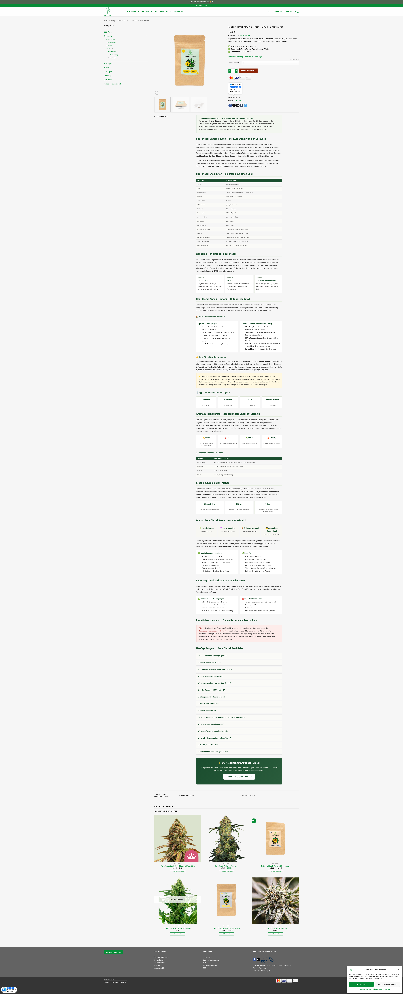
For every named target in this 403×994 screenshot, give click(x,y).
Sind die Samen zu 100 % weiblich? (211, 690)
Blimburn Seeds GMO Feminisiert (276, 928)
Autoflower (112, 52)
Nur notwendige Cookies (387, 984)
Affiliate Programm (210, 965)
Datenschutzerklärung (375, 989)
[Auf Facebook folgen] (254, 959)
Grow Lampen (110, 39)
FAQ (205, 5)
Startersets (108, 80)
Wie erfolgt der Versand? (208, 745)
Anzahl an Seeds (233, 63)
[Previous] (158, 60)
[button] (399, 969)
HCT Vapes (131, 12)
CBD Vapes (108, 32)
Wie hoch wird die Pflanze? (208, 704)
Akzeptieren (361, 984)
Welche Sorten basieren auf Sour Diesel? (214, 683)
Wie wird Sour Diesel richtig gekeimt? (213, 752)
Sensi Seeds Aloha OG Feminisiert (226, 866)
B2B (204, 968)
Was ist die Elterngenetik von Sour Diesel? (215, 669)
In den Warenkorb (248, 70)
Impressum (386, 989)
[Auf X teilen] (234, 105)
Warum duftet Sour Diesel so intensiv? (213, 731)
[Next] (221, 60)
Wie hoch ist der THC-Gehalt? (209, 663)
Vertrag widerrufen (113, 952)
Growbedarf (178, 12)
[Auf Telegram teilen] (245, 105)
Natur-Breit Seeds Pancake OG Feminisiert (275, 866)
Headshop (164, 12)
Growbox (109, 46)
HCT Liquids (143, 12)
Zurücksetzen (294, 59)
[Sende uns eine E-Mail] (258, 959)
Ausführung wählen (178, 871)
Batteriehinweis (159, 963)
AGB (204, 963)
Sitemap (157, 965)
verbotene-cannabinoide (113, 84)
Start (106, 20)
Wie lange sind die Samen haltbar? (211, 697)
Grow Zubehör (111, 43)
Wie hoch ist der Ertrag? (207, 711)
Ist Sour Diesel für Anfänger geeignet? (213, 656)
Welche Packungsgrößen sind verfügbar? (214, 738)
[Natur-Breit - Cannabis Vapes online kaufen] (113, 11)
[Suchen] (269, 11)
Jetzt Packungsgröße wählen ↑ (239, 777)
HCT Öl (154, 12)
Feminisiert (145, 20)
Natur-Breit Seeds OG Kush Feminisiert (227, 928)
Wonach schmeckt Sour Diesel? (210, 676)
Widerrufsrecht (159, 960)
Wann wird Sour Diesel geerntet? (211, 724)
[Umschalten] (146, 36)
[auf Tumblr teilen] (241, 105)
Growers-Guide (159, 968)
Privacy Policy (258, 968)
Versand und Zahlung (161, 957)
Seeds (134, 20)
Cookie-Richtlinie (363, 989)
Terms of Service (259, 971)
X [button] (212, 2)
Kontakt (199, 5)
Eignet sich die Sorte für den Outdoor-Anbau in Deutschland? (222, 717)
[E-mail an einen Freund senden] (237, 105)
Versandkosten (244, 35)
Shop (113, 20)
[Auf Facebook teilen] (230, 105)
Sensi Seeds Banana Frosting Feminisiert (178, 928)
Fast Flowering (113, 55)
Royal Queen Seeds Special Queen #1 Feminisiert (178, 866)
